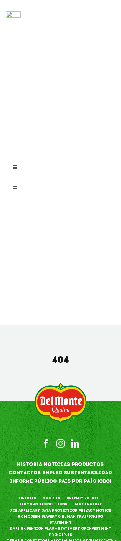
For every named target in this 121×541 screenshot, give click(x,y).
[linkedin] (75, 443)
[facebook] (46, 443)
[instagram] (60, 443)
